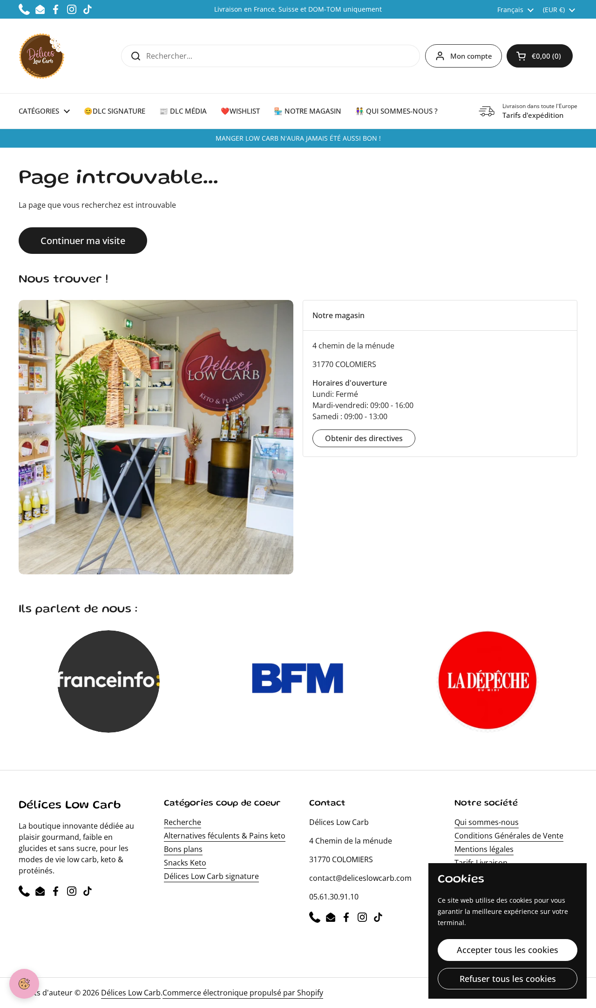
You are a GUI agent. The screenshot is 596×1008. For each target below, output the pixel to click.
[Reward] (24, 984)
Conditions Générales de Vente (508, 836)
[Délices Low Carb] (42, 56)
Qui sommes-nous (486, 822)
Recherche (182, 822)
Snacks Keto (185, 863)
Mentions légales (484, 849)
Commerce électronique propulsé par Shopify (243, 993)
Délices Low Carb (131, 993)
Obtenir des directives (364, 438)
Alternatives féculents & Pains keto (224, 836)
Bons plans (183, 849)
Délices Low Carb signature (211, 876)
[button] (540, 56)
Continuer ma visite (83, 240)
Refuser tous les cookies (508, 978)
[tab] (440, 315)
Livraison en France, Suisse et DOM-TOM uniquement (298, 9)
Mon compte (471, 56)
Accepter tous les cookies (507, 949)
